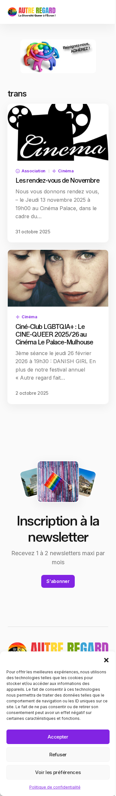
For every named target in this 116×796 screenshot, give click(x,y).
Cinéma (65, 170)
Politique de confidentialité (55, 787)
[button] (106, 659)
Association (33, 170)
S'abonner (57, 581)
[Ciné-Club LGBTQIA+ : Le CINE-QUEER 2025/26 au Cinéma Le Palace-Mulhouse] (58, 278)
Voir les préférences (58, 772)
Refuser (58, 754)
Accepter (58, 737)
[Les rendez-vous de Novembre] (58, 132)
